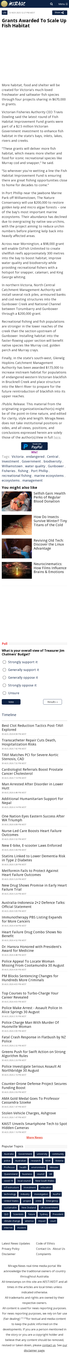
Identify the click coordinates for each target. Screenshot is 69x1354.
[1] (22, 1318)
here (57, 437)
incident (21, 1227)
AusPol (56, 1194)
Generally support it (23, 670)
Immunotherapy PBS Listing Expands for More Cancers (32, 919)
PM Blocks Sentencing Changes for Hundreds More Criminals (30, 978)
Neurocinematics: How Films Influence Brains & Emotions (50, 568)
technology (10, 1194)
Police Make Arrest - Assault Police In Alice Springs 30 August (32, 1010)
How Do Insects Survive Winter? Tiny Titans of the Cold (50, 521)
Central (52, 456)
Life (4, 12)
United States (11, 1200)
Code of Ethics (45, 1243)
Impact (41, 1220)
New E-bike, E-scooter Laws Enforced (32, 845)
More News (35, 1137)
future (31, 1214)
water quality (35, 466)
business (27, 1174)
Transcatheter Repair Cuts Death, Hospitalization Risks (29, 742)
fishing (23, 471)
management (32, 480)
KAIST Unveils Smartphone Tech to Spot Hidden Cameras (34, 1125)
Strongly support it (23, 662)
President (58, 1214)
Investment (10, 461)
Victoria (18, 456)
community (58, 1153)
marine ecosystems (49, 475)
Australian (20, 1160)
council (40, 1174)
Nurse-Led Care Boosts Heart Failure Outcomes (32, 833)
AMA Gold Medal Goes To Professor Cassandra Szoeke (30, 1100)
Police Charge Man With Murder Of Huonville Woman (30, 1024)
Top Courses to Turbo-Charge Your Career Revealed (30, 995)
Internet (8, 1227)
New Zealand (29, 1207)
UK (50, 1174)
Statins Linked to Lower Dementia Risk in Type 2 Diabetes (33, 858)
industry (25, 1194)
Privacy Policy (10, 1249)
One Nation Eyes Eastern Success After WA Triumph (33, 818)
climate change (12, 1220)
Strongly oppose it (22, 685)
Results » (52, 702)
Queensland (11, 1174)
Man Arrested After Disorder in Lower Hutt (32, 786)
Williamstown (12, 466)
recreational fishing (16, 475)
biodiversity (53, 461)
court (53, 1220)
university (42, 1153)
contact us (49, 1345)
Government (31, 461)
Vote (11, 702)
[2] (25, 1318)
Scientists (18, 1214)
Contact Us (43, 1249)
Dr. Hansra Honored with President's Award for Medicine (31, 948)
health (23, 1167)
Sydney (44, 1214)
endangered (35, 456)
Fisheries (8, 471)
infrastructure (11, 1187)
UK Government (49, 1207)
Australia (9, 1153)
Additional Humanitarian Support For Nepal (32, 800)
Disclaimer (9, 1254)
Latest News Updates (16, 1243)
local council (24, 1180)
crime (38, 1200)
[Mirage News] (13, 4)
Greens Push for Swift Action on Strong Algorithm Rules (33, 1053)
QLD (6, 1214)
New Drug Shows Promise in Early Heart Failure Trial (34, 887)
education (46, 1187)
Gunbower (56, 466)
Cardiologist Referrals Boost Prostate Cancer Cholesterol (32, 771)
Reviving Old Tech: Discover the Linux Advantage (49, 544)
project (27, 1200)
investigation (41, 1194)
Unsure (13, 693)
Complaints (43, 1254)
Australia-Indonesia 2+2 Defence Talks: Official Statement (33, 904)
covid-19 (8, 1180)
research (36, 1160)
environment (38, 1167)
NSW (48, 1160)
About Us (59, 1249)
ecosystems (11, 480)
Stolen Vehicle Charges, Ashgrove (29, 1113)
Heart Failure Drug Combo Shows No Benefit (32, 934)
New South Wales (44, 1180)
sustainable (10, 1207)
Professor (9, 1167)
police (7, 1160)
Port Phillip (39, 471)
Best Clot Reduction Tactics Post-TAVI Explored (32, 727)
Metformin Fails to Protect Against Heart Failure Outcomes (30, 872)
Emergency (52, 1200)
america (29, 1220)
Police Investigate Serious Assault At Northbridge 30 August (31, 1068)
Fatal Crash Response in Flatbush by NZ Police (34, 1039)
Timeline (9, 714)
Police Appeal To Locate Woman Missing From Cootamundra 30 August (33, 963)
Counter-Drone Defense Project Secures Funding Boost (34, 1085)
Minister (54, 1167)
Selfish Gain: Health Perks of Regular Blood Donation (49, 497)
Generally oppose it (23, 677)
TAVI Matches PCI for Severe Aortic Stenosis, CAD (30, 757)
